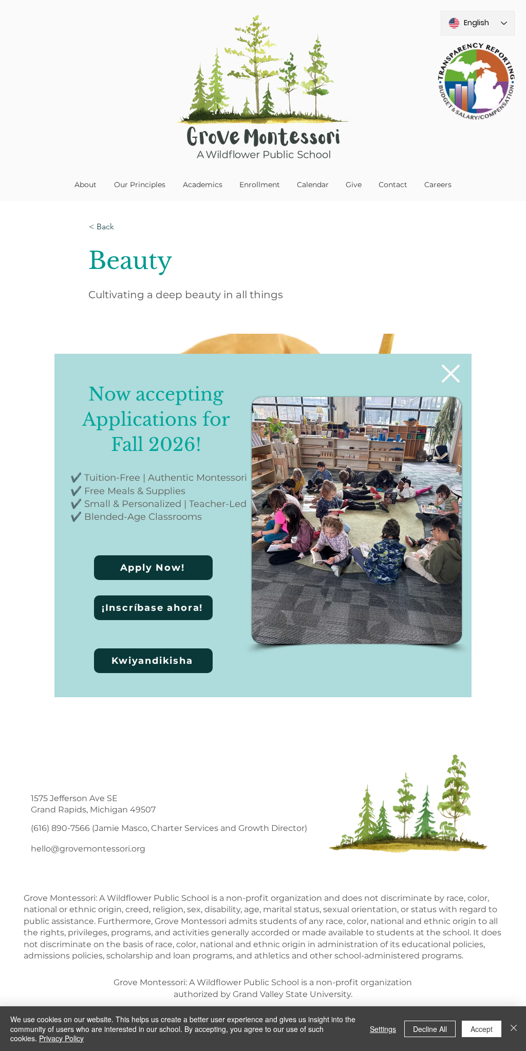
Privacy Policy (61, 1038)
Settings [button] (383, 1029)
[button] (451, 374)
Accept (482, 1029)
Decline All (430, 1029)
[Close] (514, 1028)
